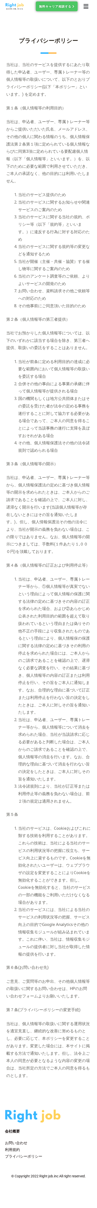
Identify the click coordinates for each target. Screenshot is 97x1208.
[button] (86, 6)
